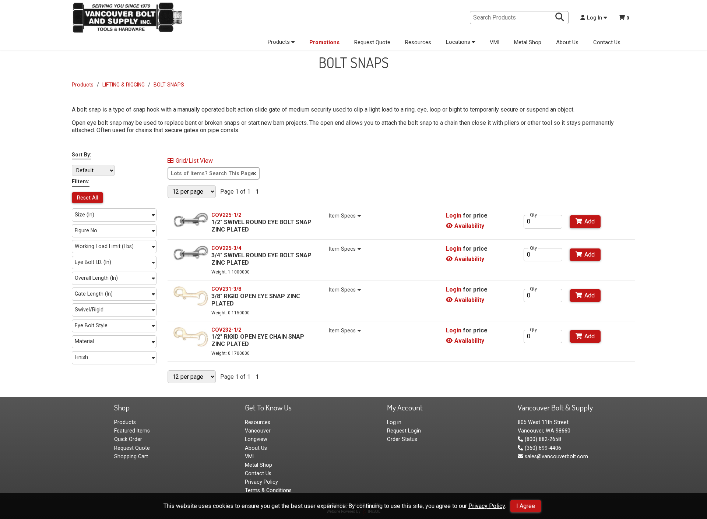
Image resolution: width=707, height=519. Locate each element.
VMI (494, 42)
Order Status (402, 439)
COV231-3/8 (226, 289)
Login (453, 215)
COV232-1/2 (226, 330)
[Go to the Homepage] (127, 18)
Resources (418, 42)
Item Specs (342, 216)
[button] (114, 215)
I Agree (525, 505)
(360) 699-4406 (542, 448)
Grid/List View (194, 161)
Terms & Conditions (268, 490)
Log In (595, 18)
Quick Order (128, 439)
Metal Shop (527, 42)
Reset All (87, 198)
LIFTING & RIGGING (123, 85)
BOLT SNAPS (169, 85)
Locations (459, 42)
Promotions (324, 42)
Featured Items (132, 431)
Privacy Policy (486, 505)
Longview (256, 439)
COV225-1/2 (226, 215)
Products (279, 42)
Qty (533, 215)
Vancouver (258, 431)
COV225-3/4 (226, 248)
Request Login (404, 431)
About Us (567, 42)
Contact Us (606, 42)
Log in (394, 422)
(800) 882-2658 (542, 439)
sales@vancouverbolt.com (556, 456)
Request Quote (372, 42)
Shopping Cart (131, 456)
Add (589, 221)
